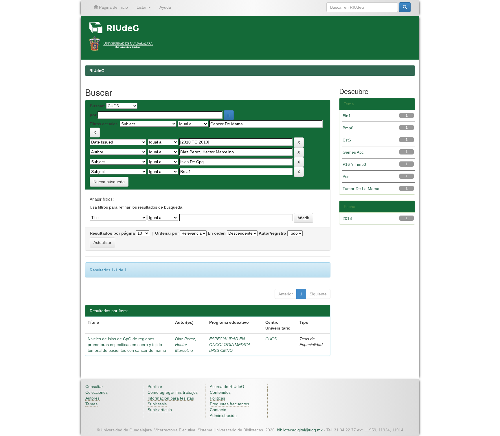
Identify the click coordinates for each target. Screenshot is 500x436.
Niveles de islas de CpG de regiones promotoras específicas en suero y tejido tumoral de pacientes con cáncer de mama (127, 344)
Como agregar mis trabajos (173, 392)
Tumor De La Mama (361, 188)
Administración (223, 415)
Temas (91, 404)
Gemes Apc (353, 152)
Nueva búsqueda (109, 181)
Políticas (217, 398)
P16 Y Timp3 (354, 164)
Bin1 (347, 115)
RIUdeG (96, 70)
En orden (217, 233)
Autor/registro (272, 233)
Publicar (155, 386)
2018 (347, 218)
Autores (92, 398)
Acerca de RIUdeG (227, 386)
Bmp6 (348, 128)
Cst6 (347, 140)
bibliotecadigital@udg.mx (300, 430)
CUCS (271, 338)
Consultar (94, 386)
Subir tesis (157, 404)
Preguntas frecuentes (229, 404)
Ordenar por (167, 233)
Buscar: (97, 106)
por (93, 115)
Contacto (218, 409)
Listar (142, 7)
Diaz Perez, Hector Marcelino (185, 344)
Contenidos (220, 392)
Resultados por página (112, 233)
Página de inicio (113, 7)
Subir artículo (160, 409)
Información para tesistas (171, 398)
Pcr (346, 176)
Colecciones (96, 392)
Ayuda (165, 7)
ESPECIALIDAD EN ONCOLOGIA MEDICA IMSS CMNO (229, 344)
